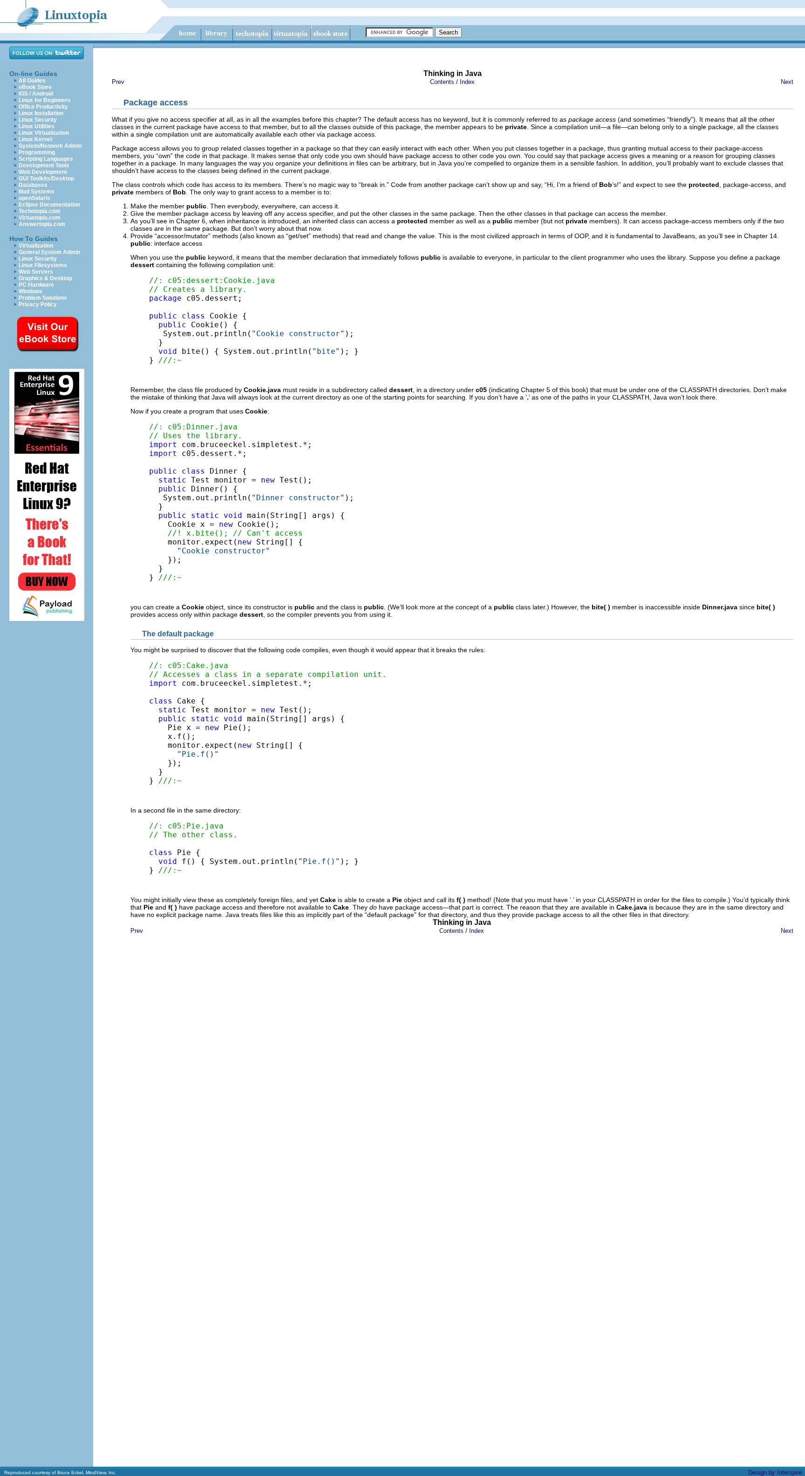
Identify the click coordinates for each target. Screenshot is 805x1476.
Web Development (43, 172)
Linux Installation (41, 113)
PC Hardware (36, 285)
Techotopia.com (40, 211)
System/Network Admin (50, 146)
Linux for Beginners (45, 100)
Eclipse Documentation (49, 204)
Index (467, 81)
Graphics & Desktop (45, 278)
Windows (30, 291)
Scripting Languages (46, 159)
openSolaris (34, 198)
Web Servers (36, 272)
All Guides (32, 80)
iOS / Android (36, 93)
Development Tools (44, 165)
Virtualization (36, 245)
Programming (37, 152)
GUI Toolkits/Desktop (46, 178)
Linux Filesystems (43, 265)
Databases (33, 185)
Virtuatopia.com (40, 217)
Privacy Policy (38, 304)
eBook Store (35, 87)
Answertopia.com (42, 224)
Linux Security (38, 120)
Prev (118, 81)
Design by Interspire (775, 1472)
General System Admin (49, 252)
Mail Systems (37, 191)
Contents (442, 81)
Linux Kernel (35, 139)
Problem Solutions (43, 298)
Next (787, 81)
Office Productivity (43, 106)
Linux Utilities (37, 126)
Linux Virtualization (44, 133)
